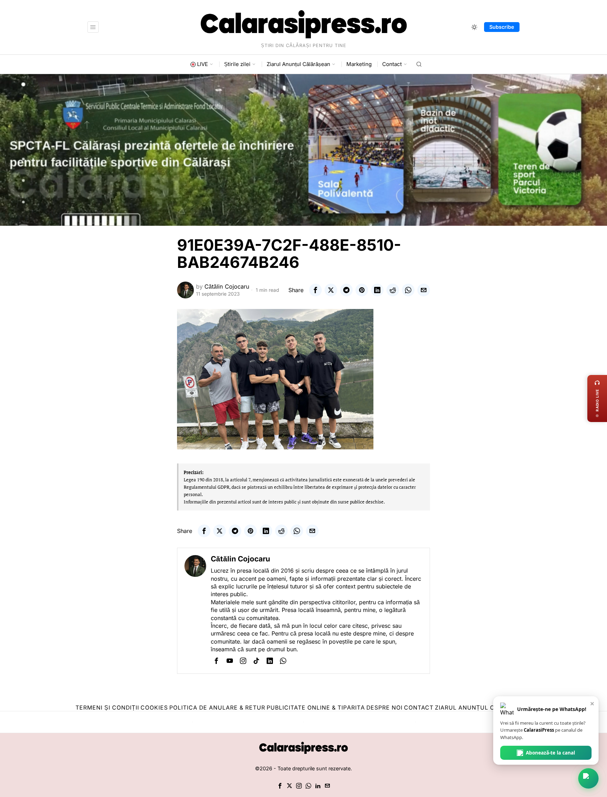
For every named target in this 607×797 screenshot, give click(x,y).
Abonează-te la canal (550, 753)
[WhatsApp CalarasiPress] (588, 778)
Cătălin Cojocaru (226, 286)
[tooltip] (315, 290)
